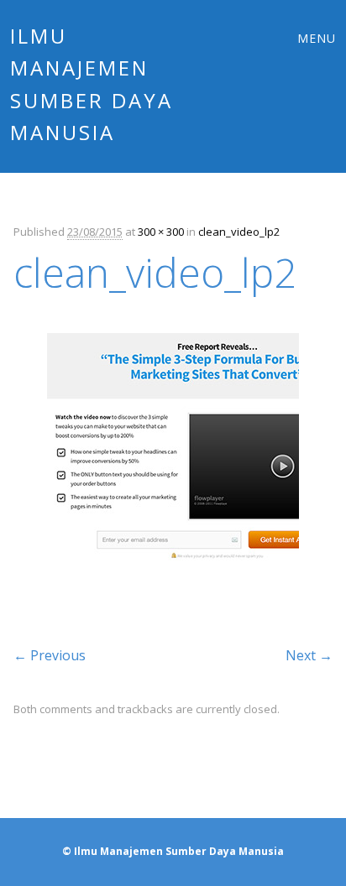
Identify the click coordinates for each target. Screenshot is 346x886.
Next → (309, 655)
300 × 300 (161, 231)
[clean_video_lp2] (173, 599)
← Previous (49, 655)
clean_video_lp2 (239, 231)
